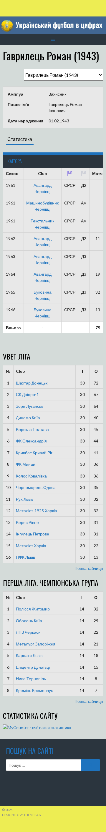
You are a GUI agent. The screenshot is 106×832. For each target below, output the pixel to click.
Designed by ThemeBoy (22, 815)
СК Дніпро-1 (27, 394)
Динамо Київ (28, 417)
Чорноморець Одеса (36, 487)
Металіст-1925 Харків (36, 510)
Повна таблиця (88, 568)
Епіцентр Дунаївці (33, 667)
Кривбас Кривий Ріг (34, 452)
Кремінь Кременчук (34, 690)
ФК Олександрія (31, 440)
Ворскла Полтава (32, 429)
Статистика (19, 139)
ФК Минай (25, 464)
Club (20, 371)
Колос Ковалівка (31, 475)
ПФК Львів (25, 557)
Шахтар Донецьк (31, 382)
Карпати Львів (29, 655)
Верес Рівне (27, 522)
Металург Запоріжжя (35, 643)
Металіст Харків (31, 545)
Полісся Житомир (33, 608)
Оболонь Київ (29, 620)
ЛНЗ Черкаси (28, 632)
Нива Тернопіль (31, 678)
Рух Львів (24, 499)
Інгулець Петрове (32, 533)
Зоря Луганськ (29, 406)
